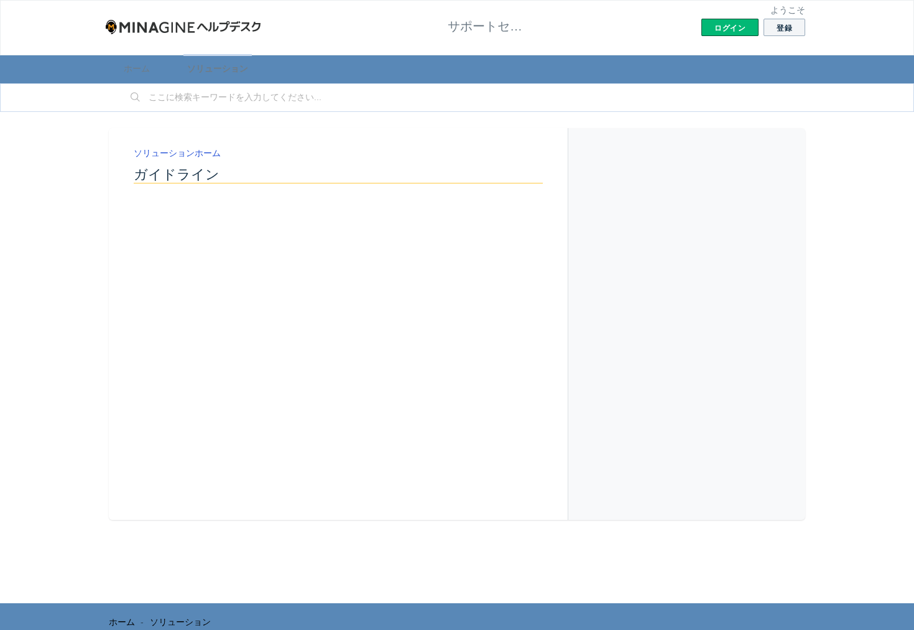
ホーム (137, 68)
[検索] (135, 97)
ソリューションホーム (177, 153)
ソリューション (217, 68)
